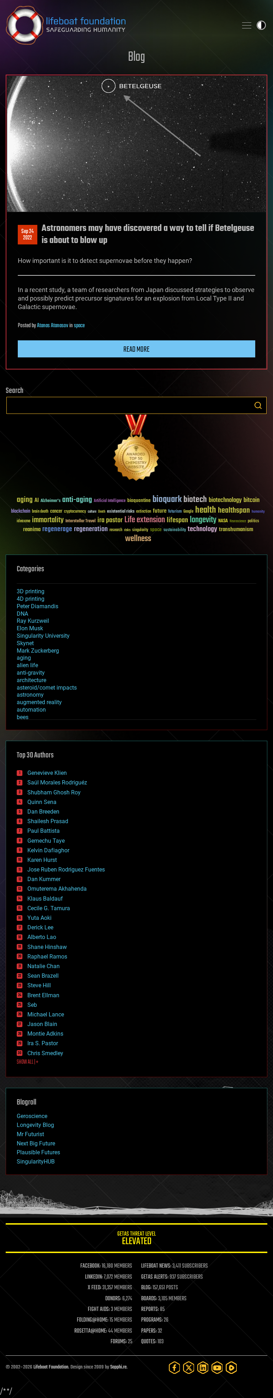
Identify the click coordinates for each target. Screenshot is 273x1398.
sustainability (175, 530)
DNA (22, 613)
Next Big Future (36, 1143)
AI (36, 500)
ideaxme (23, 521)
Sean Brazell (43, 975)
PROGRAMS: (152, 1320)
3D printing (30, 591)
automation (31, 709)
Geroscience (32, 1116)
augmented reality (39, 702)
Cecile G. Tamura (48, 908)
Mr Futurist (30, 1134)
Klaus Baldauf (45, 898)
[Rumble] (231, 1367)
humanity (258, 512)
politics (253, 521)
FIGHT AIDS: (99, 1309)
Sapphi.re (118, 1367)
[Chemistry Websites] (136, 449)
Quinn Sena (42, 802)
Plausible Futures (38, 1152)
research (115, 530)
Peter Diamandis (37, 606)
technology (202, 529)
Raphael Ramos (47, 956)
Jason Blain (42, 1024)
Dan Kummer (43, 879)
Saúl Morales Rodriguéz (57, 782)
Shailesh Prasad (47, 821)
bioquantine (139, 500)
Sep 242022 (27, 234)
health (205, 510)
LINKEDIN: (94, 1277)
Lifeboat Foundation (50, 1367)
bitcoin (251, 500)
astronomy (30, 694)
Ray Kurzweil (33, 620)
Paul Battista (43, 830)
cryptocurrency (75, 511)
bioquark (167, 500)
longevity (203, 520)
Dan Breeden (43, 811)
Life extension (144, 520)
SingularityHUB (36, 1161)
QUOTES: (148, 1341)
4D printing (30, 598)
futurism (175, 511)
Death (101, 512)
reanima (32, 529)
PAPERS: (149, 1331)
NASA (223, 521)
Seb (32, 1005)
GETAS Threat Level (136, 1239)
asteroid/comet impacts (47, 687)
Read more (136, 350)
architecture (31, 680)
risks (127, 530)
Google (188, 511)
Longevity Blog (35, 1125)
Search (258, 405)
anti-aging (77, 500)
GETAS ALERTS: (154, 1277)
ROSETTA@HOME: (90, 1331)
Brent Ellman (43, 995)
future (159, 511)
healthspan (234, 510)
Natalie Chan (43, 966)
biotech (195, 499)
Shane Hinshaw (47, 947)
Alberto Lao (41, 937)
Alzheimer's (50, 501)
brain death (40, 511)
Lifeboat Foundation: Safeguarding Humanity (119, 25)
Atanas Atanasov (52, 325)
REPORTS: (150, 1309)
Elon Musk (30, 628)
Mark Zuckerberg (38, 650)
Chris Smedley (45, 1053)
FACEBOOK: (90, 1266)
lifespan (177, 520)
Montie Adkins (45, 1033)
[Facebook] (174, 1367)
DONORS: (113, 1298)
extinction (143, 511)
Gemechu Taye (46, 840)
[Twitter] (188, 1367)
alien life (27, 665)
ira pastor (110, 520)
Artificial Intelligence (109, 501)
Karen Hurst (42, 860)
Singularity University (43, 635)
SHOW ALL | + (27, 1062)
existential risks (120, 511)
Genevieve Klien (47, 773)
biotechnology (225, 500)
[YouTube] (217, 1367)
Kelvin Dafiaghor (48, 850)
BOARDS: (149, 1298)
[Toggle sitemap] (246, 25)
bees (22, 717)
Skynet (25, 643)
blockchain (20, 511)
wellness (138, 539)
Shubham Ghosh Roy (54, 792)
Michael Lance (45, 1014)
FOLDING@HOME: (92, 1320)
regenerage (57, 529)
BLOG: (146, 1287)
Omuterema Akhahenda (57, 888)
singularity (140, 530)
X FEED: (94, 1287)
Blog (136, 57)
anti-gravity (31, 672)
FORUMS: (119, 1341)
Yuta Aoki (39, 917)
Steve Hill (39, 985)
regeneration (91, 529)
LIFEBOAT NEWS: (156, 1266)
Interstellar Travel (80, 521)
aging (25, 500)
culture (92, 512)
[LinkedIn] (203, 1367)
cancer (56, 511)
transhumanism (236, 529)
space (79, 325)
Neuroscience (238, 522)
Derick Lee (40, 927)
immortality (48, 520)
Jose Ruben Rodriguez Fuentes (66, 869)
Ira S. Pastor (42, 1043)
